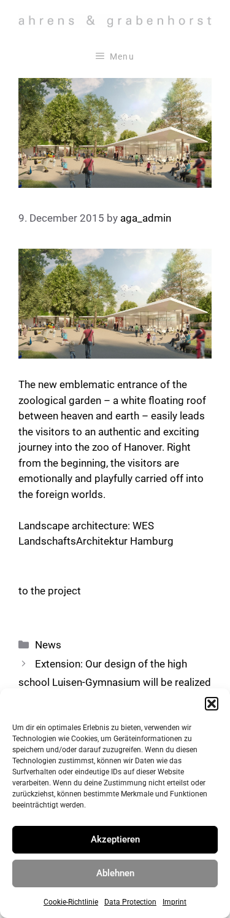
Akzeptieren (115, 839)
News (48, 645)
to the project (49, 591)
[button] (211, 704)
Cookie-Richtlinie (71, 902)
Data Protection (130, 902)
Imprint (174, 902)
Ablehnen (115, 873)
